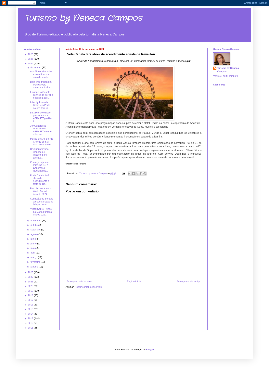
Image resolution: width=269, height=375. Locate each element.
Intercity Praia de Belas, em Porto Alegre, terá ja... (40, 105)
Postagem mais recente (79, 281)
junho (34, 243)
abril (33, 252)
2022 (31, 277)
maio (33, 248)
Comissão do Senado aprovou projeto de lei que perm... (41, 201)
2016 (31, 304)
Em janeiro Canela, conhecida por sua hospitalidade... (41, 95)
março (34, 257)
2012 (31, 323)
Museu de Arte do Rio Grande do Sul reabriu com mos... (41, 141)
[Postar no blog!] (133, 173)
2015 (31, 309)
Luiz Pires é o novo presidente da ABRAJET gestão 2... (41, 117)
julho (33, 239)
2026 (31, 54)
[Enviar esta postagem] (123, 173)
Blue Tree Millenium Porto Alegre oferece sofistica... (41, 85)
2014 (31, 313)
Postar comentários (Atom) (89, 287)
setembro (36, 229)
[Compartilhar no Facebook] (141, 173)
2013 (31, 318)
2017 (31, 300)
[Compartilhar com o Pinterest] (145, 173)
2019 (31, 291)
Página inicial (134, 281)
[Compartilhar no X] (137, 173)
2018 (31, 295)
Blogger (150, 349)
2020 (31, 286)
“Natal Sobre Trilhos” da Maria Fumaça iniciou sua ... (41, 212)
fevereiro (36, 262)
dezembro (36, 67)
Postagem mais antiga (188, 281)
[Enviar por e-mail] (130, 173)
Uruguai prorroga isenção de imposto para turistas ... (39, 153)
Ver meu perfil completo (225, 76)
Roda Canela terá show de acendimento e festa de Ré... (39, 179)
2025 (31, 59)
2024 (31, 63)
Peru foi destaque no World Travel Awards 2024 (41, 191)
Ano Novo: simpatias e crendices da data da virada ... (41, 74)
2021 (31, 281)
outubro (35, 225)
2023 (31, 272)
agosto (34, 234)
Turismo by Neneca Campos (83, 18)
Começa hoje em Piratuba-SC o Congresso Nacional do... (39, 166)
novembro (36, 220)
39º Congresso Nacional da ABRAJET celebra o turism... (41, 130)
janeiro (35, 266)
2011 (31, 327)
